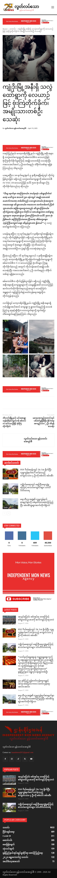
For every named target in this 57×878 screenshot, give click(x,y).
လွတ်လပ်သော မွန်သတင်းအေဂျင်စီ (15, 128)
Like (9, 532)
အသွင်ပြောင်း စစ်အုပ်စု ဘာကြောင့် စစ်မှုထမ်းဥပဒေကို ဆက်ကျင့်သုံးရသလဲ (36, 618)
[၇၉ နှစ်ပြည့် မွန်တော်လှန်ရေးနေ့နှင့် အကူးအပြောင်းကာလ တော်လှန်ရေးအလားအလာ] (9, 684)
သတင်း (12, 29)
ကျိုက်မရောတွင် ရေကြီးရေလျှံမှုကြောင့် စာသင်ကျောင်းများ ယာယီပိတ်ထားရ (35, 487)
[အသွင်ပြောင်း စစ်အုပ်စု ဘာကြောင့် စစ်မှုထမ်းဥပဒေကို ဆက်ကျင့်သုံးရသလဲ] (9, 620)
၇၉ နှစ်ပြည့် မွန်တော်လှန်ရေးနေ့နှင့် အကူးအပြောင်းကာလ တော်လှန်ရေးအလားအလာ (34, 684)
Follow (22, 532)
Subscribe (48, 532)
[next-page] (8, 513)
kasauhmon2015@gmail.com (22, 752)
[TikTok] (18, 759)
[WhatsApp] (23, 403)
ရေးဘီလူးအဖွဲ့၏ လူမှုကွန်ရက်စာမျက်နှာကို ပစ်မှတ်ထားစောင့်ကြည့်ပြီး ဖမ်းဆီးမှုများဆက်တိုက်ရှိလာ (36, 502)
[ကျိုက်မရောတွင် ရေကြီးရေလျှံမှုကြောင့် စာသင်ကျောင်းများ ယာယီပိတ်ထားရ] (10, 488)
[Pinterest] (17, 403)
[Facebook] (5, 403)
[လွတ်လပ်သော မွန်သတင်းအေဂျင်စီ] (13, 440)
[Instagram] (11, 759)
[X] (11, 403)
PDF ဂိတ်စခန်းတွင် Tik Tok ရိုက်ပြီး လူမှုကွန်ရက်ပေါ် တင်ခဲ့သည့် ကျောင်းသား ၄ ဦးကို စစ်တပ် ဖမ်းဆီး (36, 473)
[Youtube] (31, 759)
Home (5, 29)
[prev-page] (4, 513)
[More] (48, 138)
